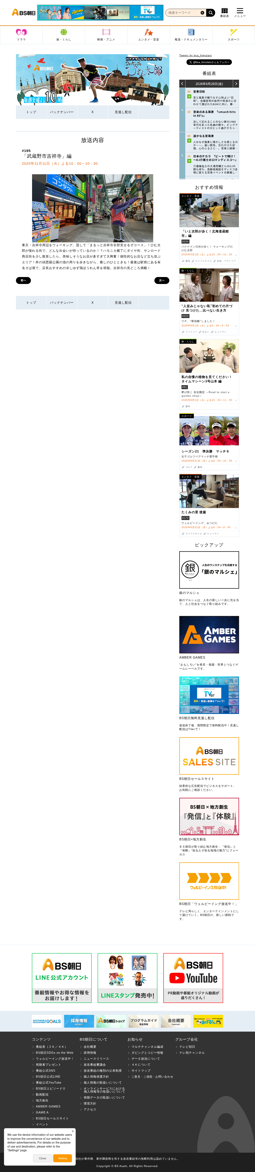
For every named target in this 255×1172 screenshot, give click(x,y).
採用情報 (90, 1052)
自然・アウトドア (226, 261)
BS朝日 (23, 13)
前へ (23, 280)
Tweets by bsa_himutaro (195, 55)
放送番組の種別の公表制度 (103, 1070)
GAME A (42, 1112)
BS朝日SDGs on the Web (54, 1052)
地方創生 (42, 1100)
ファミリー (191, 332)
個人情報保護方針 (96, 1076)
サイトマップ (141, 1070)
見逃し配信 (123, 112)
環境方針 (90, 1103)
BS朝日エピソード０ (51, 1088)
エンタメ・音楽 (148, 39)
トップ (31, 112)
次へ (162, 280)
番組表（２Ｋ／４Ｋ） (52, 1046)
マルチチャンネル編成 (147, 1046)
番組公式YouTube (48, 1082)
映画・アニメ (106, 39)
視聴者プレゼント (48, 1064)
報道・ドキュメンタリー (191, 39)
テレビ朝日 (187, 1046)
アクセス (90, 1109)
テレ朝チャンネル (192, 1052)
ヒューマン (221, 332)
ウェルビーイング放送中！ (55, 1058)
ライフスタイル (203, 261)
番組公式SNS (45, 1070)
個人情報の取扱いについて (103, 1082)
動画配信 (42, 1094)
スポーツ (234, 39)
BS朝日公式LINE (48, 1076)
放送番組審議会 (95, 1064)
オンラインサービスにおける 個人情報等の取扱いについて (102, 1090)
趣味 (187, 261)
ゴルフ (189, 467)
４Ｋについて (141, 1064)
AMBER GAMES (48, 1106)
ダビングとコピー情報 (147, 1052)
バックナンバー (62, 112)
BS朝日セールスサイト (52, 1118)
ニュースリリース (96, 1058)
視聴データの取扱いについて (104, 1097)
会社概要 (90, 1046)
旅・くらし (63, 39)
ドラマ (21, 39)
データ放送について (145, 1058)
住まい (206, 332)
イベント (42, 1124)
